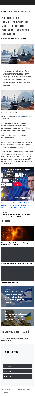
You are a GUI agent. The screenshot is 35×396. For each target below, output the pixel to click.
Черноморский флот (15, 216)
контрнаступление (15, 214)
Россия (24, 214)
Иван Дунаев (23, 38)
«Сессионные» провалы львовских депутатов (16, 263)
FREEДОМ (5, 119)
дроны (7, 214)
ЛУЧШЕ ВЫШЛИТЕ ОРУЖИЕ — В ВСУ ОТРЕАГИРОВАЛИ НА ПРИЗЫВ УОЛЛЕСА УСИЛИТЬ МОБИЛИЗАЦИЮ (16, 205)
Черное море (5, 216)
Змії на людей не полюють (10, 283)
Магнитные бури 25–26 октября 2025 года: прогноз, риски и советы (15, 243)
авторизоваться (6, 341)
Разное (5, 212)
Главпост (20, 116)
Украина (29, 214)
